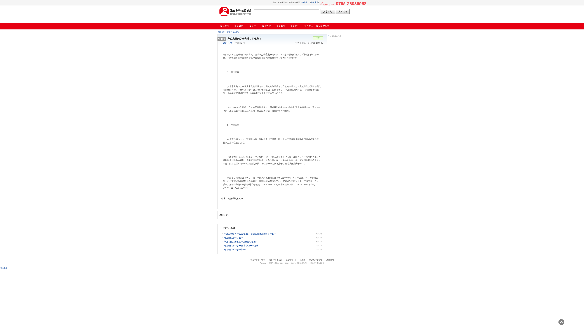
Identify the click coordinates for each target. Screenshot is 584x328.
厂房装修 (301, 259)
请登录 (305, 2)
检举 (297, 42)
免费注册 (314, 2)
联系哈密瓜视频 (315, 259)
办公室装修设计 (275, 259)
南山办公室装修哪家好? (235, 249)
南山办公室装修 (233, 32)
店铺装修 (290, 259)
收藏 (304, 42)
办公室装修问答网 (235, 11)
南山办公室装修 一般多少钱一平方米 (241, 245)
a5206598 (227, 42)
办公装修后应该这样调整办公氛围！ (241, 241)
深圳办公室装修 (274, 263)
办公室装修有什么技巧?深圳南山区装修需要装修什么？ (250, 233)
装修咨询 (330, 259)
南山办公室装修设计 (233, 237)
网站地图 (3, 267)
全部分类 (221, 32)
